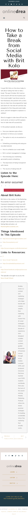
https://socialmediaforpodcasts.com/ (13, 263)
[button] (4, 18)
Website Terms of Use (14, 511)
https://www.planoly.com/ (10, 242)
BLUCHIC (4, 511)
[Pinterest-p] (14, 4)
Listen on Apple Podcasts (14, 190)
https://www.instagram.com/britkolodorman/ (14, 248)
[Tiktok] (17, 4)
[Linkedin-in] (19, 4)
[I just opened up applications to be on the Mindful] (3, 503)
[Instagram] (6, 4)
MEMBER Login (14, 2)
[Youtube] (11, 4)
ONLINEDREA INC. (13, 509)
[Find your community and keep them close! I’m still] (9, 503)
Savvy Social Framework (10, 260)
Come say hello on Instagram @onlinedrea (14, 498)
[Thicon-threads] (22, 4)
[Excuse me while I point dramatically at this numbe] (19, 503)
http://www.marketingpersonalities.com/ (14, 239)
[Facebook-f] (9, 4)
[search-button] (24, 17)
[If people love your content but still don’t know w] (14, 503)
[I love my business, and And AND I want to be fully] (24, 503)
